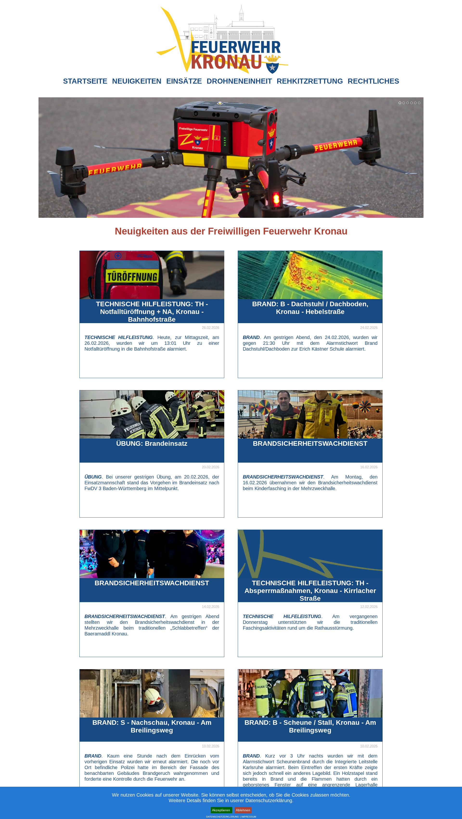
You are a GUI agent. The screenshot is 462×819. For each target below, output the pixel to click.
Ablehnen (243, 810)
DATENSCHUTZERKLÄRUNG (222, 816)
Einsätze (184, 81)
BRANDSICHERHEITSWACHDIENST (310, 443)
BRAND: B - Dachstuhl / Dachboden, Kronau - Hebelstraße (310, 307)
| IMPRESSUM (248, 816)
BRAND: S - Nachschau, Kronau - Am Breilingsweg (152, 726)
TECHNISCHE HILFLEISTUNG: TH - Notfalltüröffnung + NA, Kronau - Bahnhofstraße (152, 311)
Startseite (85, 81)
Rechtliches (373, 81)
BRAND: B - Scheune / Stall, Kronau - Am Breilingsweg (310, 726)
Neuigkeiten (136, 81)
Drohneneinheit (239, 81)
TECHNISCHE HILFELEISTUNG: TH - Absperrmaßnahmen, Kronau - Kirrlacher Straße (310, 590)
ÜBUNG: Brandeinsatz (151, 443)
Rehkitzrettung (310, 81)
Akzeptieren (221, 810)
